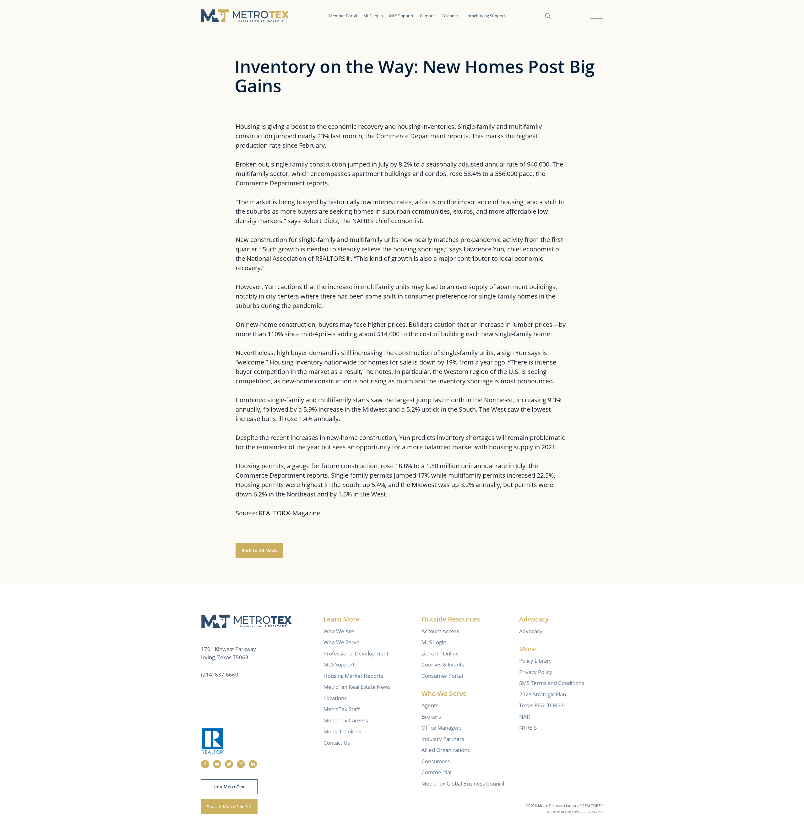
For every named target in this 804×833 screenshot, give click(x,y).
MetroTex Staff (341, 709)
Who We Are (338, 631)
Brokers (431, 716)
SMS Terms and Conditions (551, 683)
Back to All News (259, 550)
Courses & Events (442, 664)
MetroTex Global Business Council (462, 783)
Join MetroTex (229, 787)
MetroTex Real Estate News (357, 686)
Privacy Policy (535, 672)
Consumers (435, 761)
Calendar (450, 16)
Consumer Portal (442, 675)
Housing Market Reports (353, 675)
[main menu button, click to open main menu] (596, 16)
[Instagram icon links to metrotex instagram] (241, 764)
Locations (335, 698)
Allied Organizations (445, 750)
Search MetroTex (226, 806)
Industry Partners (442, 739)
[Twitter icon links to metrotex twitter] (229, 764)
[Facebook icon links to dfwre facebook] (205, 764)
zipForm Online (440, 653)
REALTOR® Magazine (289, 513)
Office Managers (441, 727)
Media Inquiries (342, 731)
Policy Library (535, 660)
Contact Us (336, 742)
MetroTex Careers (345, 720)
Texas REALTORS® (542, 705)
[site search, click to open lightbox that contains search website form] (548, 16)
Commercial (436, 772)
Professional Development (355, 653)
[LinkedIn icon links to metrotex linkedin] (253, 764)
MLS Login (373, 16)
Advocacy (530, 631)
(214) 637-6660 (219, 674)
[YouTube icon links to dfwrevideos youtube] (217, 764)
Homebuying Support (484, 16)
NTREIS (528, 727)
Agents (429, 705)
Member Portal (343, 16)
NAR (524, 716)
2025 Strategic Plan (542, 694)
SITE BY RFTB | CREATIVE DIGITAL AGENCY (574, 812)
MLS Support (401, 16)
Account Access (440, 631)
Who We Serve (341, 642)
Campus (427, 16)
